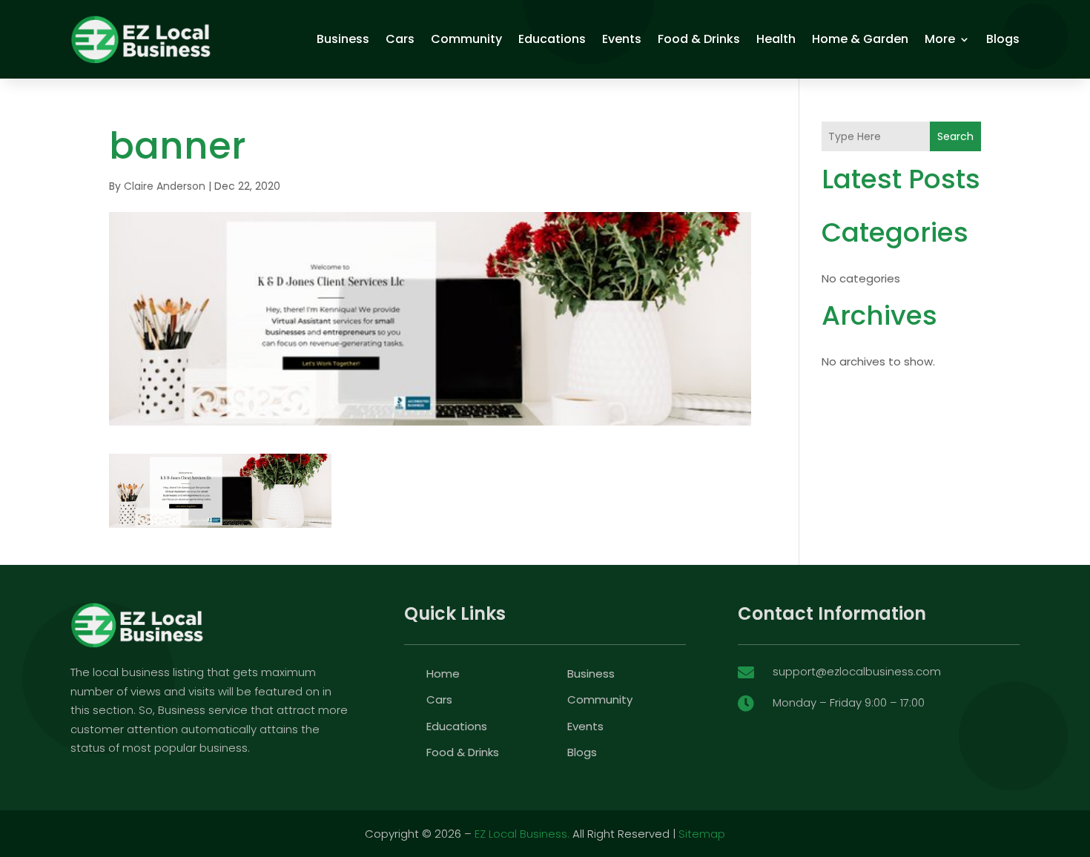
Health (776, 38)
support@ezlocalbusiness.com (857, 671)
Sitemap (701, 833)
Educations (552, 38)
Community (466, 38)
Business (343, 38)
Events (621, 38)
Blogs (1003, 38)
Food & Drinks (699, 38)
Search (955, 136)
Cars (400, 38)
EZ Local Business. (522, 833)
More (940, 38)
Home (443, 673)
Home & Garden (860, 38)
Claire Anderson (164, 186)
